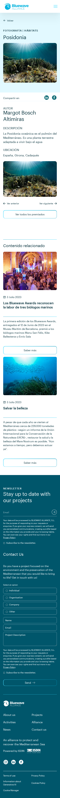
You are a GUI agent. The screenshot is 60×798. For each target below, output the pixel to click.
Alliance (37, 722)
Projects (37, 715)
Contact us (39, 729)
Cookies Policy (38, 783)
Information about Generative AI (12, 783)
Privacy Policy (9, 537)
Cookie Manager (11, 790)
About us (9, 715)
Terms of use (9, 775)
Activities (9, 722)
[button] (55, 6)
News (7, 729)
